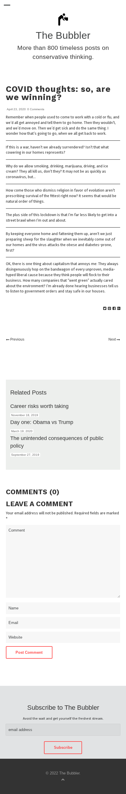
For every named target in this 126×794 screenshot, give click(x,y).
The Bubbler (63, 35)
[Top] (63, 779)
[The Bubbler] (63, 25)
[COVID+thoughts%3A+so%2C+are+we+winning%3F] (104, 308)
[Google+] (118, 308)
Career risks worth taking (39, 406)
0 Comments (35, 109)
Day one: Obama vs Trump (41, 422)
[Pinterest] (109, 308)
